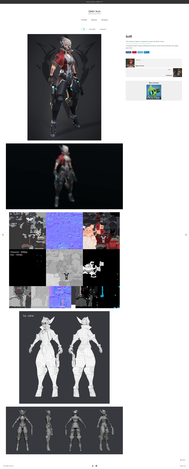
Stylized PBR (92, 29)
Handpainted (103, 29)
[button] (183, 459)
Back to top (183, 465)
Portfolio (84, 20)
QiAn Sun (94, 11)
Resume (94, 20)
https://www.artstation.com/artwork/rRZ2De (138, 43)
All (83, 29)
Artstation (104, 20)
